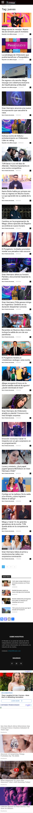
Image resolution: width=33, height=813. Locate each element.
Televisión (4, 26)
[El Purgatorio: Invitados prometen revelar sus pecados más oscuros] (16, 239)
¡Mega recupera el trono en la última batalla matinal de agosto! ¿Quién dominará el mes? (16, 385)
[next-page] (14, 566)
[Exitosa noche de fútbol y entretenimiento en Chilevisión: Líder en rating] (16, 126)
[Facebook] (12, 663)
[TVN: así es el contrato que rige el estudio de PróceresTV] (6, 610)
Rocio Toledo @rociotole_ (8, 115)
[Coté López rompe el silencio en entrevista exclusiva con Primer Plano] (6, 583)
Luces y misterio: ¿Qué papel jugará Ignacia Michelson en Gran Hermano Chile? (16, 468)
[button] (3, 2)
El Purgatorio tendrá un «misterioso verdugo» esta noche (16, 359)
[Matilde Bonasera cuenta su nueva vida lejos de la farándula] (6, 593)
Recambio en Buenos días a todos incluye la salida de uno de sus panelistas (16, 332)
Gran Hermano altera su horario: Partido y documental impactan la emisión (16, 276)
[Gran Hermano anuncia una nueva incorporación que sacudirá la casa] (16, 98)
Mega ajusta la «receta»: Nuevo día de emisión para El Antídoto (15, 30)
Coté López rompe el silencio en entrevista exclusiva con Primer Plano (21, 582)
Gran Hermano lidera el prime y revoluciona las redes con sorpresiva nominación (15, 554)
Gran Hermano (5, 105)
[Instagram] (16, 663)
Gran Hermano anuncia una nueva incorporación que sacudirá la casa (16, 110)
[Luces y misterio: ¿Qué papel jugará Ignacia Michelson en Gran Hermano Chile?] (16, 457)
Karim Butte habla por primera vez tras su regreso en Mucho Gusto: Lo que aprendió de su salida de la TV (16, 194)
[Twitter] (21, 663)
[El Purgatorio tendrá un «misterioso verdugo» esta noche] (16, 348)
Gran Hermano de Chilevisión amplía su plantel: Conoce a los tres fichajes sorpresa (15, 413)
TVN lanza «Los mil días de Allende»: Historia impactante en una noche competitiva (15, 166)
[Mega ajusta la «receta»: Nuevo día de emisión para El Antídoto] (16, 20)
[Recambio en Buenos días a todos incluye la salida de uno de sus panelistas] (16, 320)
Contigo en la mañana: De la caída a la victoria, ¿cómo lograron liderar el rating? (16, 496)
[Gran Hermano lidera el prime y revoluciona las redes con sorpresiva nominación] (16, 542)
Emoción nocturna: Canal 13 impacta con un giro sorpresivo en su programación (16, 441)
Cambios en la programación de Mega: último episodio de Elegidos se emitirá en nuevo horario (16, 223)
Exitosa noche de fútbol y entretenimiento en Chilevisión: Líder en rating (15, 138)
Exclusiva (4, 327)
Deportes (4, 77)
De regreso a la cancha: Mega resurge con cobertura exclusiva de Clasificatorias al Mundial (15, 82)
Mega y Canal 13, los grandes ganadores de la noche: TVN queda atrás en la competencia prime (15, 525)
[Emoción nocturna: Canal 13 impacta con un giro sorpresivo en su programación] (16, 429)
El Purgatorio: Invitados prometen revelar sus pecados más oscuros (16, 250)
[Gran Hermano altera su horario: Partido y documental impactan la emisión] (16, 265)
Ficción (3, 160)
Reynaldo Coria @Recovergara (9, 34)
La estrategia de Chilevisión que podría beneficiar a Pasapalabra (15, 56)
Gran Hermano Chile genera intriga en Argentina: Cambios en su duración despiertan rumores (16, 304)
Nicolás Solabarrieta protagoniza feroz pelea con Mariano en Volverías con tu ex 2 (21, 600)
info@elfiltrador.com (14, 651)
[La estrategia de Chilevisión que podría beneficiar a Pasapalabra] (16, 45)
